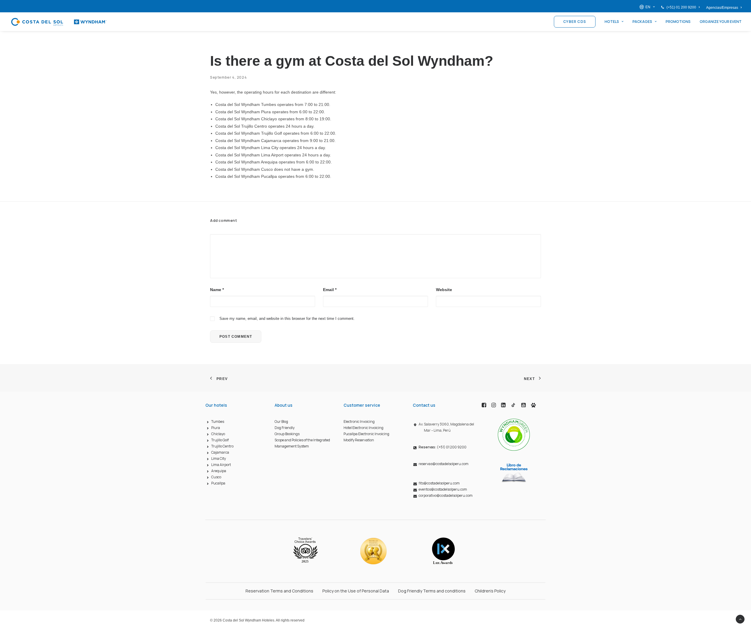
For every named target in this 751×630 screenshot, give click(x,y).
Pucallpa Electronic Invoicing (366, 433)
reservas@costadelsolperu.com (443, 463)
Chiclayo (218, 433)
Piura (215, 427)
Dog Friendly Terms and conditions (432, 591)
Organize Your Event (721, 21)
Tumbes (217, 421)
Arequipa (218, 470)
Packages (642, 21)
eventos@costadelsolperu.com (443, 489)
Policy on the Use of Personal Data (355, 591)
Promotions (678, 21)
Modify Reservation (359, 440)
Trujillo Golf (220, 440)
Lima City (218, 458)
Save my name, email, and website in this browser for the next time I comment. (287, 318)
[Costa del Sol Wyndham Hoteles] (58, 21)
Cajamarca (220, 452)
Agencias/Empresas (722, 8)
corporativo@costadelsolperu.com (446, 495)
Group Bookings (287, 433)
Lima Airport (221, 464)
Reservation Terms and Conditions (279, 591)
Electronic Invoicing (359, 421)
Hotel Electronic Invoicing (363, 427)
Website (444, 289)
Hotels (612, 21)
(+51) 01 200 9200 (681, 7)
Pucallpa (218, 483)
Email (329, 289)
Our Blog (281, 421)
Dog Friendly (285, 427)
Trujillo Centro (222, 446)
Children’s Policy (490, 591)
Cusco (216, 476)
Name (217, 289)
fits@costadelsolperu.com (439, 483)
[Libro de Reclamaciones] (514, 472)
